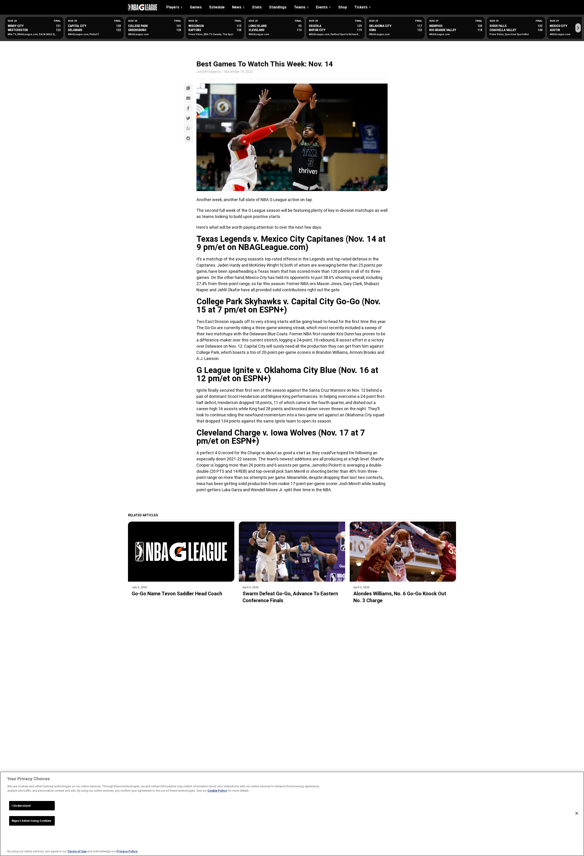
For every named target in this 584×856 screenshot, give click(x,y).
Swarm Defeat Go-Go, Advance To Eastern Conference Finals (290, 597)
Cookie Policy (217, 790)
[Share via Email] (188, 98)
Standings (278, 7)
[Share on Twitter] (188, 118)
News (236, 7)
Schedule (217, 7)
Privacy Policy (127, 851)
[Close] (577, 813)
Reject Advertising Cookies (31, 820)
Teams (299, 7)
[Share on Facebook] (188, 108)
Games (196, 7)
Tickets (361, 7)
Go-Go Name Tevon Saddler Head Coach (177, 593)
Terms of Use (76, 851)
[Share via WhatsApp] (188, 128)
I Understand (21, 805)
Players (172, 7)
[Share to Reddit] (188, 138)
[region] (292, 814)
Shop (342, 7)
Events (322, 7)
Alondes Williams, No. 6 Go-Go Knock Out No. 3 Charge (399, 597)
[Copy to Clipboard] (188, 88)
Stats (257, 7)
